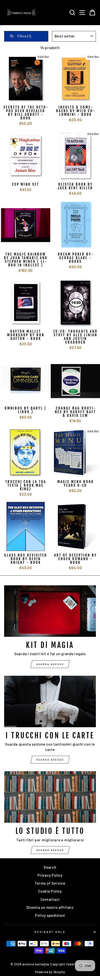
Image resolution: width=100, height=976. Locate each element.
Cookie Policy (50, 891)
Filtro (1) (24, 36)
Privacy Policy (50, 875)
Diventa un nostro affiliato (50, 907)
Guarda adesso (50, 664)
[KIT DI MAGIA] (50, 611)
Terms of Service (50, 883)
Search (50, 867)
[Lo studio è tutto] (50, 797)
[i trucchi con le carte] (50, 701)
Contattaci (50, 899)
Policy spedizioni (50, 915)
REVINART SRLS (50, 931)
